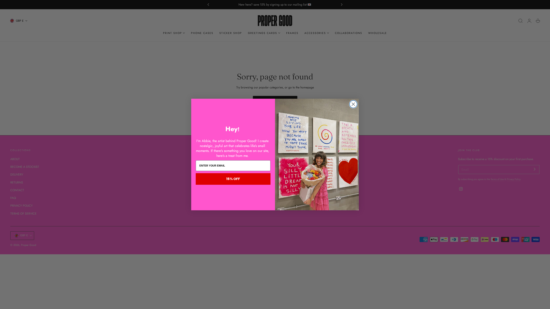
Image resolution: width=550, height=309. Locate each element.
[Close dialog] (353, 104)
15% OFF (233, 178)
